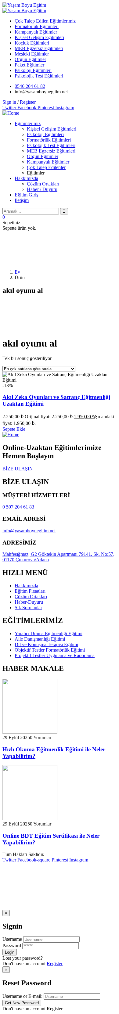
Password (11, 945)
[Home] (10, 113)
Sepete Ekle (13, 429)
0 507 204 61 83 (18, 506)
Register (55, 963)
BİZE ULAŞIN (17, 468)
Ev (17, 272)
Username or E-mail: (22, 996)
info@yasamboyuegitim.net (29, 530)
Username (12, 939)
